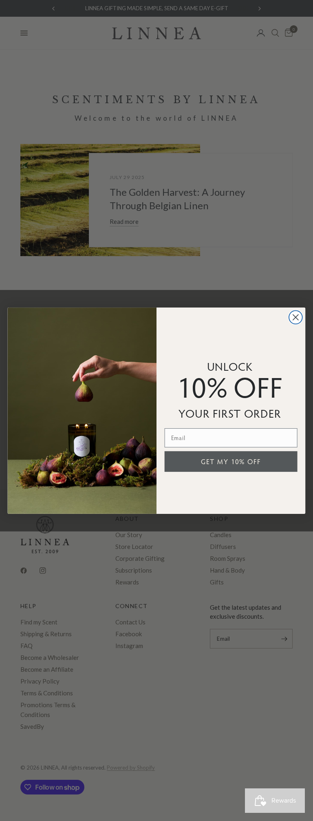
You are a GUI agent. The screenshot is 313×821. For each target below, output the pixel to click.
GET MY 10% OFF (231, 461)
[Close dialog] (295, 317)
